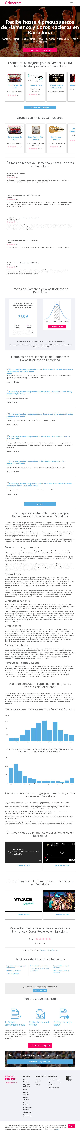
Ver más (40, 504)
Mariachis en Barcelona (13, 971)
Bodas (25, 1090)
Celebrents (25, 950)
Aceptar (71, 1126)
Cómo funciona (26, 1081)
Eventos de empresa (26, 1093)
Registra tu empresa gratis (40, 1062)
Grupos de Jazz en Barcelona (39, 966)
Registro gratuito (38, 1081)
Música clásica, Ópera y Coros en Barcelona (39, 970)
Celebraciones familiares (27, 1108)
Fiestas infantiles (26, 1098)
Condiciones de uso (54, 1080)
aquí (57, 1129)
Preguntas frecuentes (26, 1086)
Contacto (38, 1085)
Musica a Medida (62, 865)
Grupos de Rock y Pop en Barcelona (61, 967)
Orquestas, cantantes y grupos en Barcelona (16, 967)
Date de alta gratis (40, 990)
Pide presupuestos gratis (40, 50)
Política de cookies (53, 1088)
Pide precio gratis (57, 327)
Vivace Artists (23, 865)
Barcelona (34, 950)
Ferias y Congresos (26, 1103)
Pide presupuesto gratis (40, 1045)
